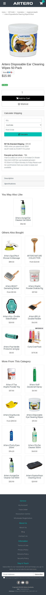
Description (9, 178)
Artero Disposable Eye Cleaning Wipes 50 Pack (34, 417)
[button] (23, 104)
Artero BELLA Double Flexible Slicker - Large (34, 318)
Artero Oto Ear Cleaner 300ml (34, 446)
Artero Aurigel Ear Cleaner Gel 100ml (23, 219)
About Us (23, 527)
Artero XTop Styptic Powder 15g (11, 385)
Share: (5, 72)
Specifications (10, 184)
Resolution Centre (23, 514)
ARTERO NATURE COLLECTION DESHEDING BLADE (35, 257)
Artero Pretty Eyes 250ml (12, 446)
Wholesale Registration (23, 518)
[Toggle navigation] (4, 3)
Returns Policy (23, 554)
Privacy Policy (23, 550)
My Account (23, 505)
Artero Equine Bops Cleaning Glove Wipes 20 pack (34, 477)
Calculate (24, 134)
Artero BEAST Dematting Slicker (11, 287)
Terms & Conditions (25, 578)
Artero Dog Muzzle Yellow (11, 416)
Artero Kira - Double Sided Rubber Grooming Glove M (11, 318)
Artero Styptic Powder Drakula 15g (34, 287)
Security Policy (23, 558)
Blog (23, 532)
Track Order (23, 509)
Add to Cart (24, 98)
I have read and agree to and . (24, 578)
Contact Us (23, 536)
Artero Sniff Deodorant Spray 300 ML (34, 386)
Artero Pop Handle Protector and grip (11, 347)
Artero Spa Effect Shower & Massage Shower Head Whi (11, 257)
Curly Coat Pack (34, 346)
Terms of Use (23, 545)
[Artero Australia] (23, 3)
